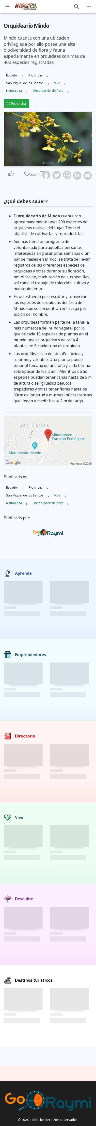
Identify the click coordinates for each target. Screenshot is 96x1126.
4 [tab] (52, 163)
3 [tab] (49, 163)
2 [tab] (47, 163)
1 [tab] (44, 163)
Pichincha (18, 103)
